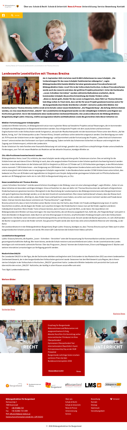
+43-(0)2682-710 (18, 408)
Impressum (95, 408)
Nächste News (119, 313)
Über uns (68, 399)
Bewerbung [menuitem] (110, 6)
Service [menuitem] (101, 6)
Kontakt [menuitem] (121, 6)
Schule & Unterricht (73, 405)
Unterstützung (71, 411)
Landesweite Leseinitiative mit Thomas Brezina (41, 66)
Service (68, 414)
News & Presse (17, 66)
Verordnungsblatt (98, 411)
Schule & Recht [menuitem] (40, 6)
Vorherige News (8, 309)
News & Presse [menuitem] (74, 6)
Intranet (116, 399)
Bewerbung (95, 399)
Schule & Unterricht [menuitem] (57, 6)
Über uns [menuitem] (28, 6)
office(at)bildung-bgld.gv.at (20, 414)
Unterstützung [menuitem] (89, 6)
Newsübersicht (56, 371)
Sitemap (94, 405)
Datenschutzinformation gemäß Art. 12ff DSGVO (24, 417)
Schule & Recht (71, 402)
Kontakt (94, 402)
